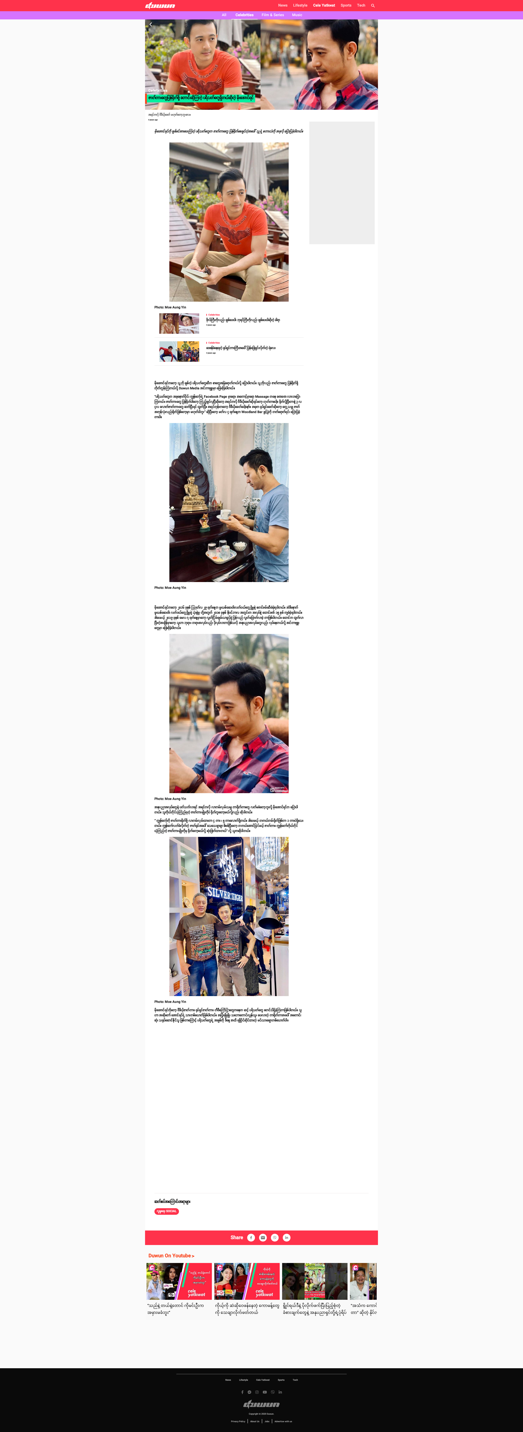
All (224, 15)
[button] (166, 1211)
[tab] (224, 15)
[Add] (251, 1238)
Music (297, 15)
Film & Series (273, 15)
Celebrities (245, 15)
